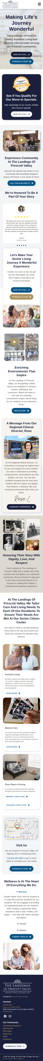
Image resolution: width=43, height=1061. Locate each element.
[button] (17, 245)
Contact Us (7, 1039)
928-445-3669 (17, 858)
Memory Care (8, 1028)
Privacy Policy (7, 1058)
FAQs (5, 1036)
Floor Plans (7, 1031)
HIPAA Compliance (18, 1058)
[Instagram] (10, 1016)
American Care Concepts (19, 996)
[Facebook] (5, 1016)
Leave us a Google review (11, 1007)
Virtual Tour (7, 1034)
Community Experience (12, 1026)
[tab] (21, 892)
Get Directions (7, 1011)
